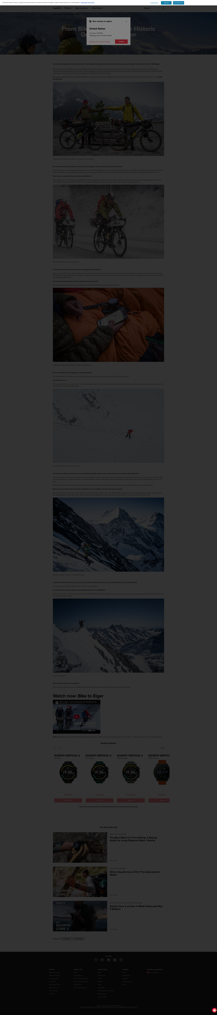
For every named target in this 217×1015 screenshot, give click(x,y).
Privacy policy (91, 2)
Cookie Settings (154, 2)
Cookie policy (84, 2)
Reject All (166, 2)
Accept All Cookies (178, 2)
